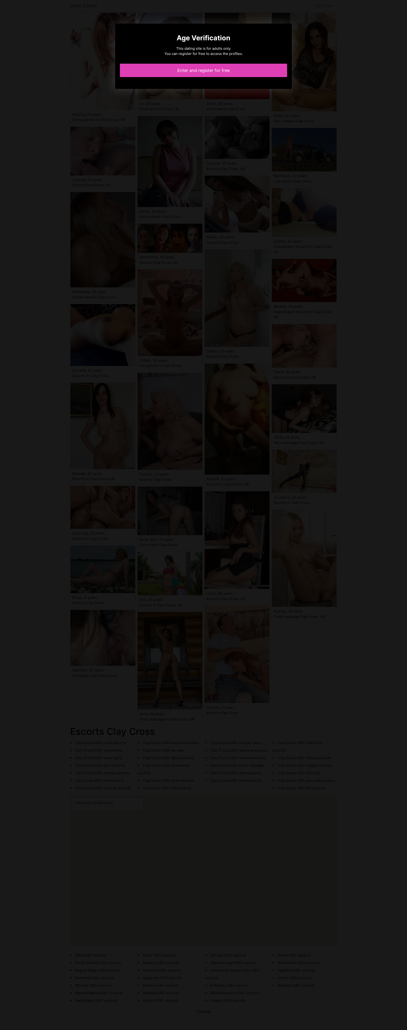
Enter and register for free (203, 70)
